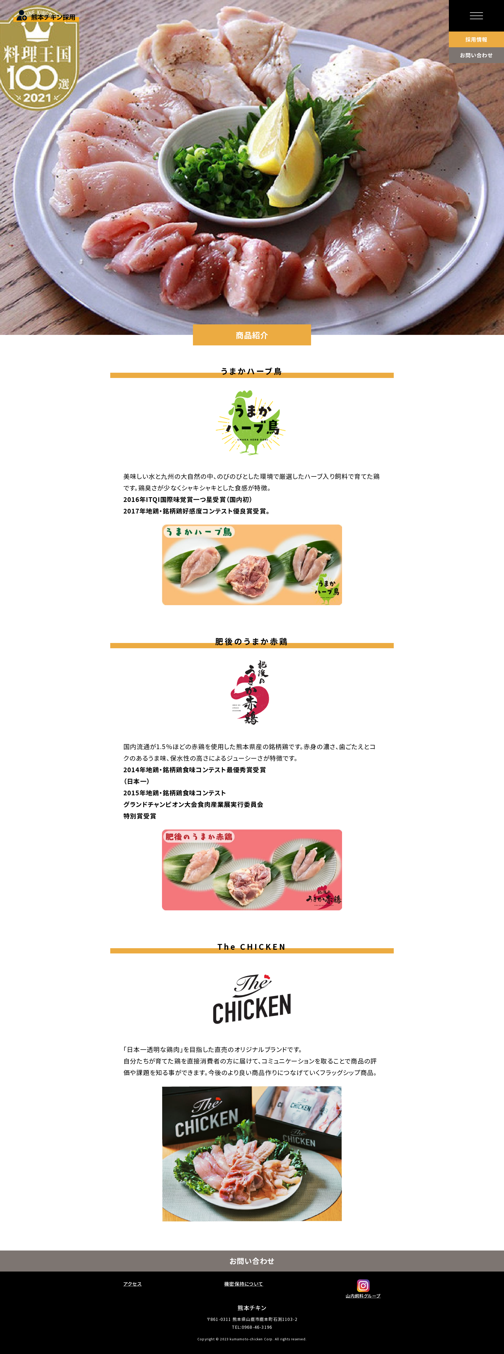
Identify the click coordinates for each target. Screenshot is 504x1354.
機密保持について (243, 1283)
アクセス (132, 1283)
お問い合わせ (476, 55)
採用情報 (476, 39)
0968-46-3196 (257, 1327)
